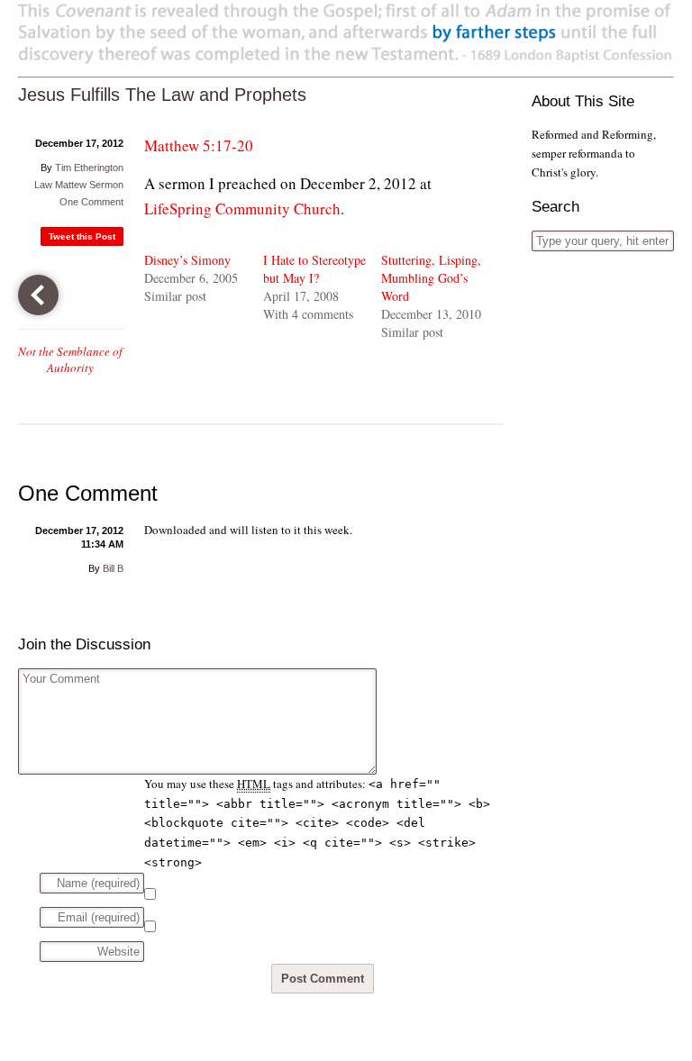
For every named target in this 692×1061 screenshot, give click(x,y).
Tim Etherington (89, 167)
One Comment (91, 201)
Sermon (106, 184)
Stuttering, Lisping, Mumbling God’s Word (431, 277)
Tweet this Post (82, 236)
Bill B (113, 568)
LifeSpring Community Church (242, 208)
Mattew (70, 184)
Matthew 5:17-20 (198, 145)
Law (43, 184)
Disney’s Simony (187, 259)
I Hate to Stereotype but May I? (314, 268)
